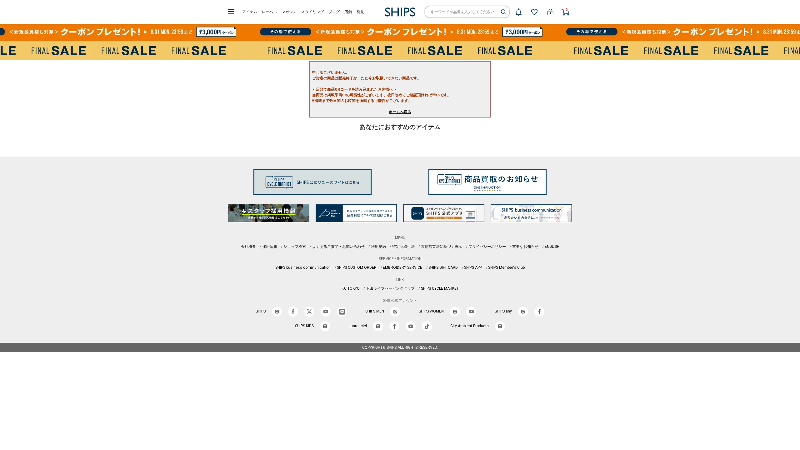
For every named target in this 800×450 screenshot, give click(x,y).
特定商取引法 (403, 246)
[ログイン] (550, 12)
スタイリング (312, 12)
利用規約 (378, 246)
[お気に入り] (534, 12)
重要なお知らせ (525, 246)
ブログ (334, 12)
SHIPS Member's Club (506, 267)
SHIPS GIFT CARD (443, 267)
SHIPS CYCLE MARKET (440, 288)
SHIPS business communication (303, 267)
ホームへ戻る (400, 112)
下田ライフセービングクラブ (390, 288)
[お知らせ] (518, 12)
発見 (360, 12)
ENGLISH (552, 246)
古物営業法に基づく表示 (441, 246)
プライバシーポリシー (487, 246)
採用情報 (269, 246)
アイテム (249, 12)
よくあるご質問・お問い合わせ (338, 246)
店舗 (348, 12)
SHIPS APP (473, 267)
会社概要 (248, 246)
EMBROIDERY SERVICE (402, 267)
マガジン (289, 12)
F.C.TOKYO (351, 288)
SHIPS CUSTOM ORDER (357, 267)
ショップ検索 (294, 246)
